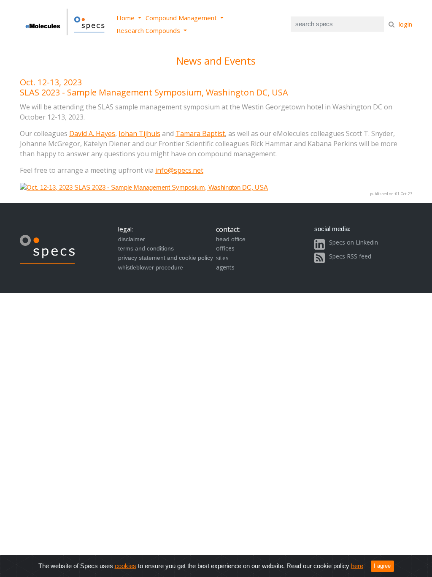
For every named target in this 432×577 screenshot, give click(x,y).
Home (126, 18)
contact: (228, 229)
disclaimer (131, 239)
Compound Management (182, 18)
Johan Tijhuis (139, 133)
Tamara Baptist (200, 133)
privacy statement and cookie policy (165, 257)
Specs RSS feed (350, 256)
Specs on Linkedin (353, 242)
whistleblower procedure (150, 267)
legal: (125, 229)
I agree (382, 566)
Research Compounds (149, 30)
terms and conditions (146, 248)
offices (225, 248)
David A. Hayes (92, 133)
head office (231, 239)
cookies (125, 565)
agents (225, 267)
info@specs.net (179, 170)
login (405, 24)
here (357, 565)
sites (222, 258)
